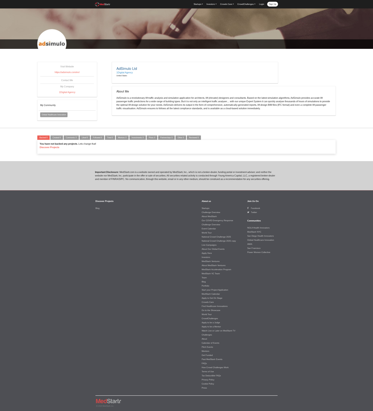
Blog (97, 208)
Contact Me (67, 80)
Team (204, 277)
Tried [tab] (110, 137)
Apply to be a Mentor (211, 326)
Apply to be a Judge (211, 322)
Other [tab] (181, 137)
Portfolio (205, 286)
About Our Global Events (213, 249)
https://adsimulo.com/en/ (67, 72)
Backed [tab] (43, 137)
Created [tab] (57, 137)
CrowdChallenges (210, 318)
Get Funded (207, 355)
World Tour (207, 233)
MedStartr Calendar (211, 294)
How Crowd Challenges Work (215, 367)
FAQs (204, 363)
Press (204, 388)
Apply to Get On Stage (212, 298)
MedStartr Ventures (211, 261)
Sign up (272, 4)
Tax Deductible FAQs (211, 375)
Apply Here (207, 253)
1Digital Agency (67, 92)
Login (261, 4)
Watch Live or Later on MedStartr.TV (218, 330)
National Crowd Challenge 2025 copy (219, 241)
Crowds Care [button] (226, 4)
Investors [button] (210, 4)
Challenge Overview (211, 212)
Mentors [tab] (122, 137)
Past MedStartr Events (212, 359)
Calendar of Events (210, 343)
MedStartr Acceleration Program (216, 269)
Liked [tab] (85, 137)
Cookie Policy (208, 384)
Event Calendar (209, 228)
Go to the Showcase (211, 310)
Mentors (205, 351)
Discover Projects (49, 147)
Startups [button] (197, 4)
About (204, 339)
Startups (205, 208)
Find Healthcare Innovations (215, 306)
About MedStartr (209, 216)
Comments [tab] (71, 137)
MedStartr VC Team (211, 273)
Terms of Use (208, 371)
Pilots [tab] (152, 137)
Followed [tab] (97, 137)
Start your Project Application (215, 290)
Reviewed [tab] (194, 137)
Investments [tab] (138, 137)
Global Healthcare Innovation (54, 115)
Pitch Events (207, 347)
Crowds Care (208, 302)
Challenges (207, 335)
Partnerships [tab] (166, 137)
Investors (206, 257)
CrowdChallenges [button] (245, 4)
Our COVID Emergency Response (217, 220)
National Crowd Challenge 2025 (216, 237)
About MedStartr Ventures (214, 265)
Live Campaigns (209, 245)
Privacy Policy (208, 379)
